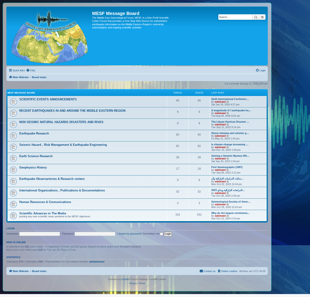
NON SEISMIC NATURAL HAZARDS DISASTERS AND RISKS (61, 122)
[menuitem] (30, 70)
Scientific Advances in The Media (42, 213)
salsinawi (220, 101)
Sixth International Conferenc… (230, 99)
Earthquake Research (34, 133)
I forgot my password (129, 233)
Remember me (151, 233)
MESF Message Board (21, 93)
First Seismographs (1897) (227, 167)
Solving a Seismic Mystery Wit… (230, 155)
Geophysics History (33, 167)
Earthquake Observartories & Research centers (52, 179)
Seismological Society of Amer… (230, 201)
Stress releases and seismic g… (230, 133)
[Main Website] (49, 35)
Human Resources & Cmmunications (45, 202)
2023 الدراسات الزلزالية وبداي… (228, 190)
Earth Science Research (36, 156)
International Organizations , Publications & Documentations (62, 190)
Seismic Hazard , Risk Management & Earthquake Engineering (63, 144)
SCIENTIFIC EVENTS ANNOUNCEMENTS (48, 99)
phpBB (125, 279)
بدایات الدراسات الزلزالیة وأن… (227, 178)
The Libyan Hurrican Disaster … (230, 121)
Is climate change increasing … (229, 144)
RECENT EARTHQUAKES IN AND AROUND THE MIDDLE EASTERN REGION (72, 110)
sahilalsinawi (96, 261)
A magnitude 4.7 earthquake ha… (231, 110)
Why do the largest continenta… (230, 213)
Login (10, 228)
